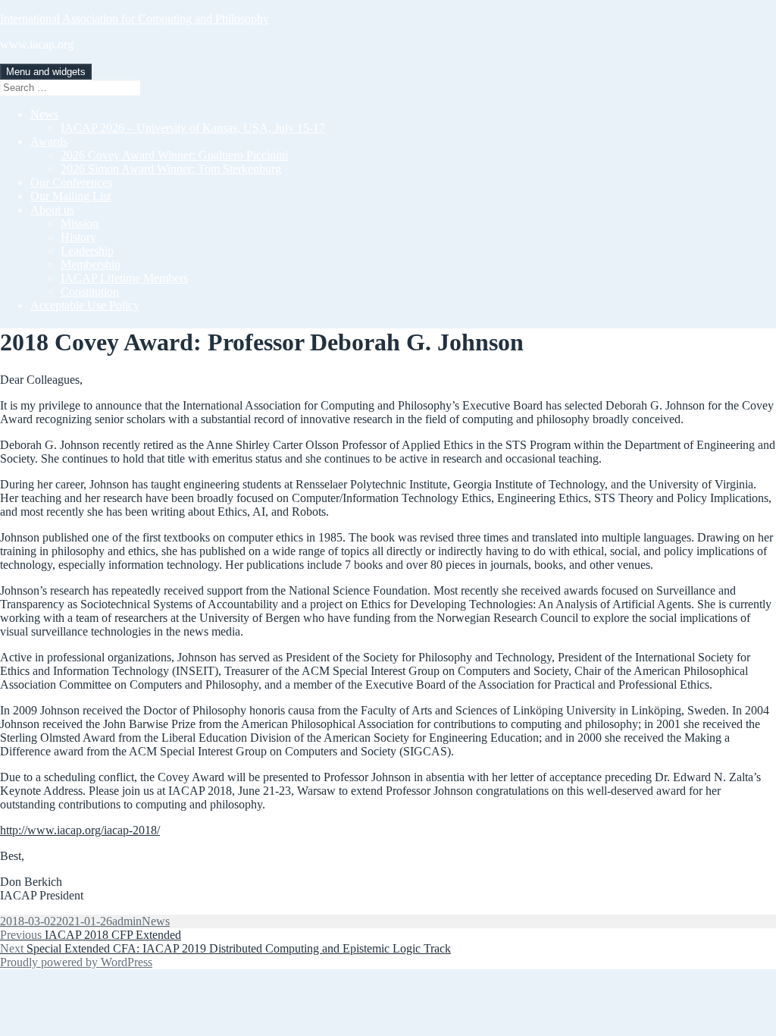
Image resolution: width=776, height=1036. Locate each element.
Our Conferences (71, 182)
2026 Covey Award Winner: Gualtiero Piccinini (174, 155)
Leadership (87, 250)
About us (52, 209)
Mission (80, 223)
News (44, 114)
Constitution (90, 291)
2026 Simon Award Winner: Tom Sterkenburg (171, 168)
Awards (48, 141)
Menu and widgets (46, 71)
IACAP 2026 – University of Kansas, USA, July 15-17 (193, 127)
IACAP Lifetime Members (124, 278)
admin (127, 921)
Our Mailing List (70, 196)
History (78, 237)
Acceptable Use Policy (84, 305)
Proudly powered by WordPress (76, 962)
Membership (90, 264)
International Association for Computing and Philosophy (134, 18)
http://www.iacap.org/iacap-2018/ (80, 830)
